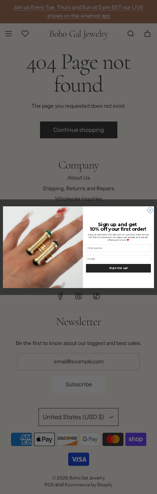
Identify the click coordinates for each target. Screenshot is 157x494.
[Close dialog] (150, 210)
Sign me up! (118, 268)
